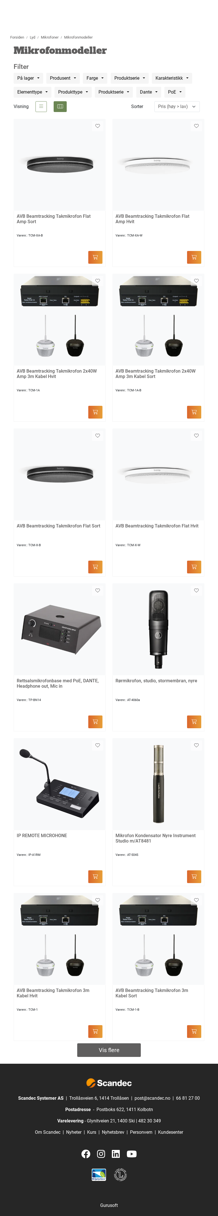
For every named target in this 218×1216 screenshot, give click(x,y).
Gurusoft (109, 1205)
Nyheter (73, 1132)
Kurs (91, 1132)
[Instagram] (101, 1154)
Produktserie (127, 78)
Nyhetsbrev (113, 1132)
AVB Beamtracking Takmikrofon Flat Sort (58, 526)
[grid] (60, 106)
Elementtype (30, 92)
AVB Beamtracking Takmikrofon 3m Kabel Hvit (53, 993)
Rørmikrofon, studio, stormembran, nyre (156, 680)
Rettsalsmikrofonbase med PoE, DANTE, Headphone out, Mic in (58, 683)
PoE (172, 92)
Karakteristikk (170, 78)
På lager (26, 78)
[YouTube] (132, 1154)
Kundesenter (170, 1132)
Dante (146, 92)
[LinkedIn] (116, 1154)
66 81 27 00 (188, 1098)
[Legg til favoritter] (97, 126)
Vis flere (109, 1050)
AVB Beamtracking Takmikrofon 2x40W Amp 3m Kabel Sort (156, 373)
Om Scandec (47, 1132)
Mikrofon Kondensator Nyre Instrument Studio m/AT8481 (156, 838)
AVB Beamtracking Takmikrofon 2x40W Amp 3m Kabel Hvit (57, 373)
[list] (41, 106)
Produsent (61, 78)
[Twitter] (85, 1154)
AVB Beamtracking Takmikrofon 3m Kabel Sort (152, 993)
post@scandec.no (152, 1098)
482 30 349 (149, 1121)
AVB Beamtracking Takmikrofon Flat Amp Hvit (152, 219)
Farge (93, 78)
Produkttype (70, 92)
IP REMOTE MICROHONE (42, 835)
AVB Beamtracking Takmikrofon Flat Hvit (157, 526)
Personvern (141, 1132)
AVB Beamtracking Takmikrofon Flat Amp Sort (54, 219)
